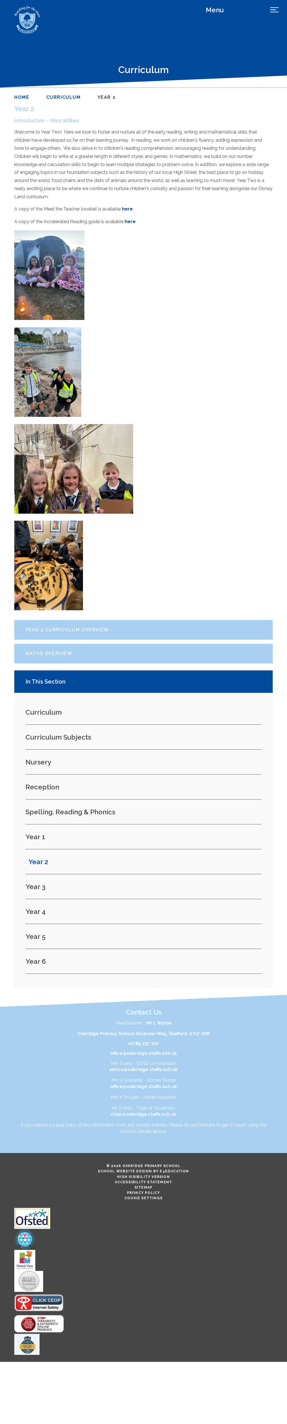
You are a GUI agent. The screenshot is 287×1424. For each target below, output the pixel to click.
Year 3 (35, 887)
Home (21, 97)
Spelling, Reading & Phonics (70, 812)
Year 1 (35, 837)
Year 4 (36, 912)
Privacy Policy (143, 1193)
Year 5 (36, 936)
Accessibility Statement (143, 1182)
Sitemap (143, 1187)
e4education (174, 1171)
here (127, 209)
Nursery (38, 762)
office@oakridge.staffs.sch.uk (143, 1053)
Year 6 (36, 961)
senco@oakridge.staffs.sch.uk (143, 1069)
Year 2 (107, 97)
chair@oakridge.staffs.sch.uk (143, 1114)
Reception (42, 787)
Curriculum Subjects (58, 737)
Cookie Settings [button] (143, 1198)
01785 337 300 (143, 1043)
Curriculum (63, 97)
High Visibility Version (143, 1177)
